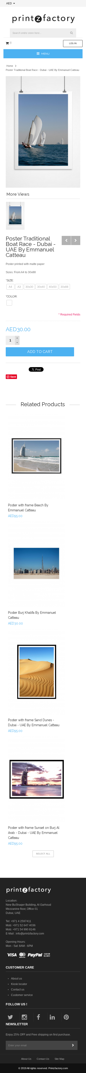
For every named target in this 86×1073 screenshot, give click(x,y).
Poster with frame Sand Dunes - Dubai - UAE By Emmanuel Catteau (33, 722)
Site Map (59, 1058)
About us (16, 978)
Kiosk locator (19, 984)
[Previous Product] (66, 240)
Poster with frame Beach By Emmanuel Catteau (28, 507)
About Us (26, 1058)
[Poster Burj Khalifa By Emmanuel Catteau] (36, 564)
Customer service (22, 995)
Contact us (17, 989)
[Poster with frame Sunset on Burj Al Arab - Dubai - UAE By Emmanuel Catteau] (36, 779)
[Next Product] (75, 240)
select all (43, 853)
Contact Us (43, 1058)
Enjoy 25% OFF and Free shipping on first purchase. (38, 1034)
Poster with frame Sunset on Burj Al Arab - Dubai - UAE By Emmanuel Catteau (33, 833)
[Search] (71, 32)
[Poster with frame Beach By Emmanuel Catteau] (36, 456)
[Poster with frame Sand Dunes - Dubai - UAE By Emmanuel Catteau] (36, 672)
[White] (9, 303)
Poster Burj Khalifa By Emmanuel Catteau (32, 615)
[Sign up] (73, 1045)
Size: (10, 280)
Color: (11, 296)
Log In (73, 43)
